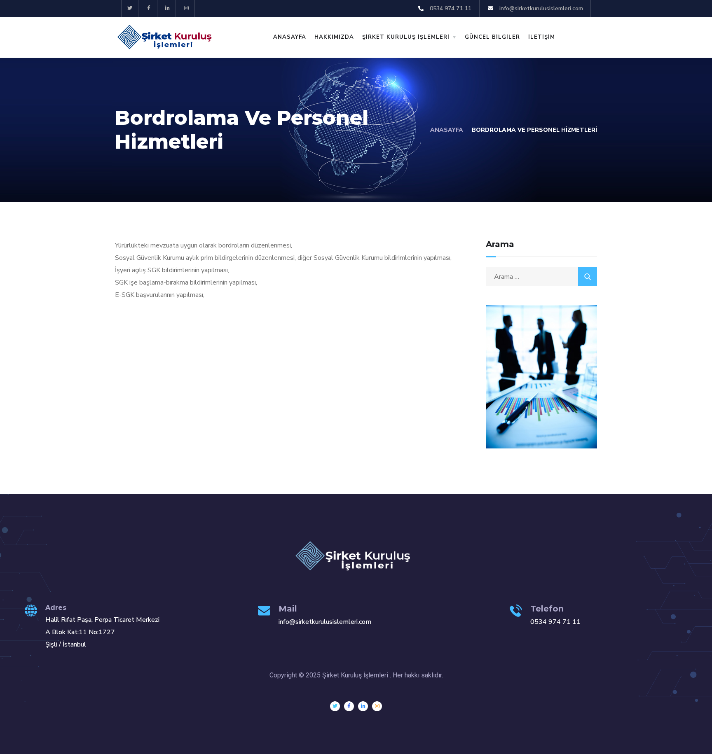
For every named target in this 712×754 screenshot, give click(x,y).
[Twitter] (130, 8)
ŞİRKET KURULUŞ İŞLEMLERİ (406, 37)
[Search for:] (541, 276)
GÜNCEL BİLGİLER (492, 37)
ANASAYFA (289, 37)
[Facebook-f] (149, 8)
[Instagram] (186, 8)
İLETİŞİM (541, 37)
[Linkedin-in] (167, 8)
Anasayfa (446, 130)
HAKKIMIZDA (334, 37)
